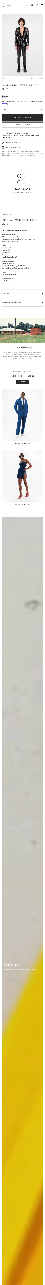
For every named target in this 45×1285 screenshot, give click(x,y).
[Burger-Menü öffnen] (42, 5)
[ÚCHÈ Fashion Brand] (6, 5)
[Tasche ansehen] (37, 5)
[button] (32, 5)
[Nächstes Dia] (40, 78)
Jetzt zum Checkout (22, 125)
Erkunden (22, 382)
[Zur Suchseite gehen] (32, 5)
